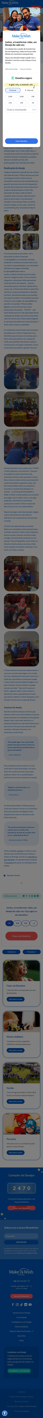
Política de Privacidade (11, 69)
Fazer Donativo (21, 141)
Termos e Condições (25, 69)
